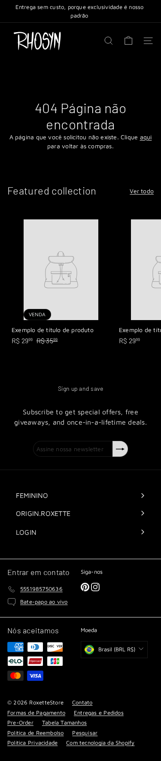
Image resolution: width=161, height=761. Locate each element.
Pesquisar (84, 732)
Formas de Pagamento (36, 712)
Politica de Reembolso (35, 732)
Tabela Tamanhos (64, 722)
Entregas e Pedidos (99, 712)
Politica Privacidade (32, 742)
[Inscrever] (120, 449)
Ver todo (142, 191)
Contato (82, 702)
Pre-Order (20, 722)
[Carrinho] (128, 40)
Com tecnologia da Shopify (100, 742)
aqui (146, 137)
